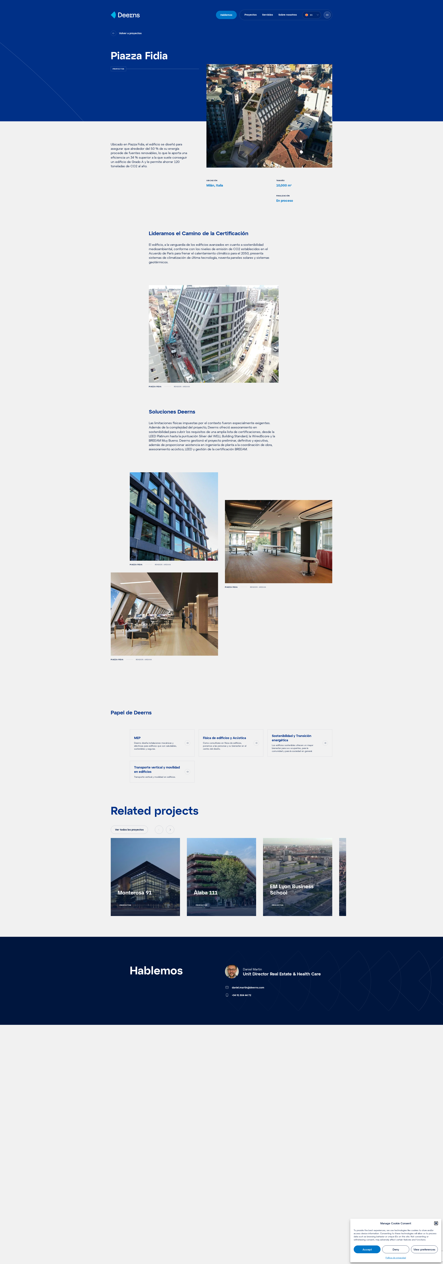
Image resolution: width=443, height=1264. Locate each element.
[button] (436, 1223)
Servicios (267, 14)
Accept (367, 1249)
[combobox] (311, 15)
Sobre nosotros (287, 14)
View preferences (424, 1249)
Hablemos (226, 14)
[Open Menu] (327, 14)
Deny (396, 1249)
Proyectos (251, 14)
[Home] (125, 15)
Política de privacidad (396, 1257)
